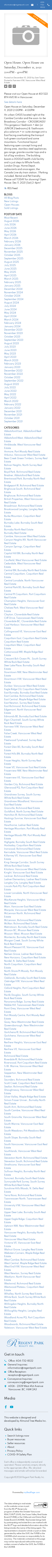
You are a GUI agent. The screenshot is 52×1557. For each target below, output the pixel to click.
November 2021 (13, 415)
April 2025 (10, 275)
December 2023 (13, 330)
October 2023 (12, 337)
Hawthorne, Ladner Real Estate (21, 825)
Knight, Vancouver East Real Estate (23, 873)
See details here (13, 102)
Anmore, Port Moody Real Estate (22, 451)
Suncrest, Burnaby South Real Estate (24, 1178)
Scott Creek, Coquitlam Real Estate (23, 1083)
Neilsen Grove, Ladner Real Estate (23, 954)
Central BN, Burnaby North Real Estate (25, 570)
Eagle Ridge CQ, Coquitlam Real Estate (25, 689)
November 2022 (13, 374)
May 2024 (10, 313)
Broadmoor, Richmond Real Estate (23, 506)
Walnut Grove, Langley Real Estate (23, 1249)
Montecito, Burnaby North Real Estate (25, 937)
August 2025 (11, 262)
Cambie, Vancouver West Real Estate (24, 536)
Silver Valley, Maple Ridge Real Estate (25, 1097)
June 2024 (10, 309)
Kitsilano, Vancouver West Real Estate (25, 869)
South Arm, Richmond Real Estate (22, 1107)
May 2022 (10, 394)
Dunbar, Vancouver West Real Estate (24, 686)
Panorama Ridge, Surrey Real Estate (24, 1002)
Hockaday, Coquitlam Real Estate (22, 845)
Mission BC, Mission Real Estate (21, 930)
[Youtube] (12, 1408)
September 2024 (13, 299)
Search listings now (18, 1436)
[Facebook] (7, 1408)
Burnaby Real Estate (15, 533)
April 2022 (10, 398)
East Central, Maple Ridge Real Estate (25, 699)
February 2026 (12, 241)
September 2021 (13, 421)
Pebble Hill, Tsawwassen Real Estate (24, 1005)
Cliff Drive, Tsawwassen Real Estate (23, 618)
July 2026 (10, 224)
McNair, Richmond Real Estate (20, 923)
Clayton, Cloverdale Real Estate (21, 614)
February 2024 (12, 323)
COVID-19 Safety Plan (19, 1455)
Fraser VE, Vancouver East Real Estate (25, 767)
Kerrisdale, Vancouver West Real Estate (26, 852)
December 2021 (13, 411)
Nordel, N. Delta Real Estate (19, 961)
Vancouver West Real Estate (19, 1239)
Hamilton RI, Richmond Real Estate (23, 815)
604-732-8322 (42, 4)
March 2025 (11, 279)
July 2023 (10, 347)
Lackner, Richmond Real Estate (21, 876)
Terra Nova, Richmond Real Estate (23, 1195)
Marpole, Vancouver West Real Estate (25, 910)
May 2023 (10, 354)
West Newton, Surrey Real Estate (22, 1273)
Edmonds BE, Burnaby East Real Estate (25, 716)
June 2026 (10, 228)
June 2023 (10, 350)
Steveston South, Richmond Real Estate (26, 1161)
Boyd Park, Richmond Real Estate (22, 472)
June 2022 (10, 391)
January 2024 (12, 326)
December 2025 (13, 248)
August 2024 (11, 303)
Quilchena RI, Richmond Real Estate (24, 1032)
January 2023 (12, 367)
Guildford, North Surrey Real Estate (23, 811)
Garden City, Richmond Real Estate (23, 784)
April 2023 (10, 357)
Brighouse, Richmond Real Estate (22, 496)
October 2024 (12, 296)
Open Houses (11, 205)
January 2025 (12, 286)
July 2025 (10, 265)
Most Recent (11, 218)
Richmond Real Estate (16, 1056)
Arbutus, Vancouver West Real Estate (24, 455)
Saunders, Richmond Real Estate (22, 1080)
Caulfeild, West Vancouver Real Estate (25, 560)
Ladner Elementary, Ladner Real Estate (25, 879)
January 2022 (12, 408)
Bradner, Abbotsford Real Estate (22, 475)
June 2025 (10, 269)
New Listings (11, 201)
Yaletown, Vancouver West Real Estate (25, 1328)
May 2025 (10, 272)
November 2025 (13, 252)
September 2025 (13, 258)
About (10, 1447)
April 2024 (10, 316)
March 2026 (11, 238)
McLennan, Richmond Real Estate (22, 920)
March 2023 (11, 360)
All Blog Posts (11, 198)
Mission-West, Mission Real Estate (23, 934)
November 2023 (13, 333)
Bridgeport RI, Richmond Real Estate (24, 485)
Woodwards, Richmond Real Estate (23, 1324)
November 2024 (13, 292)
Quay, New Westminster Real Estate (24, 1022)
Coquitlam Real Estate (16, 642)
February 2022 (12, 404)
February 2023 (12, 364)
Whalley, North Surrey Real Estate (23, 1294)
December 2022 (13, 371)
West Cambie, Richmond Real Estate (24, 1260)
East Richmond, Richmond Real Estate (25, 706)
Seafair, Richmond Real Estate (20, 1087)
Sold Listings (11, 208)
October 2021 (12, 418)
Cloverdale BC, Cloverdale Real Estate (25, 621)
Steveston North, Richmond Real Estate (25, 1158)
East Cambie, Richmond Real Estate (23, 696)
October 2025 (12, 255)
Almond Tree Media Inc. (33, 1421)
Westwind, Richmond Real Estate (22, 1283)
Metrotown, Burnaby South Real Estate (25, 927)
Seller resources (16, 1443)
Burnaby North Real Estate (18, 530)
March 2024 (11, 320)
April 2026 (10, 235)
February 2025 (12, 282)
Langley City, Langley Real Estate (22, 883)
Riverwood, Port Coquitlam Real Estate (25, 1063)
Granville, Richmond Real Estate (22, 808)
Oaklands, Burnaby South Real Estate (25, 978)
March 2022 (11, 401)
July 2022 (10, 387)
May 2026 (10, 231)
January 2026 (12, 245)
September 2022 (13, 381)
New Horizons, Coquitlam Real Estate (25, 957)
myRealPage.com (32, 1492)
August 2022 (11, 384)
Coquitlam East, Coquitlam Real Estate (25, 638)
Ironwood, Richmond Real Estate (22, 849)
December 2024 (13, 289)
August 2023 (11, 343)
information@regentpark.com (16, 5)
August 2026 (11, 221)
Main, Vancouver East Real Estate (22, 906)
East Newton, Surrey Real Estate (22, 703)
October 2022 (12, 377)
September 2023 (13, 340)
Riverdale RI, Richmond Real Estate (23, 1059)
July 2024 (10, 306)
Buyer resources (16, 1439)
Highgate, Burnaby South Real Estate (24, 842)
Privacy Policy (15, 1451)
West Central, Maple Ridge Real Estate (25, 1263)
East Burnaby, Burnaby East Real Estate (25, 693)
